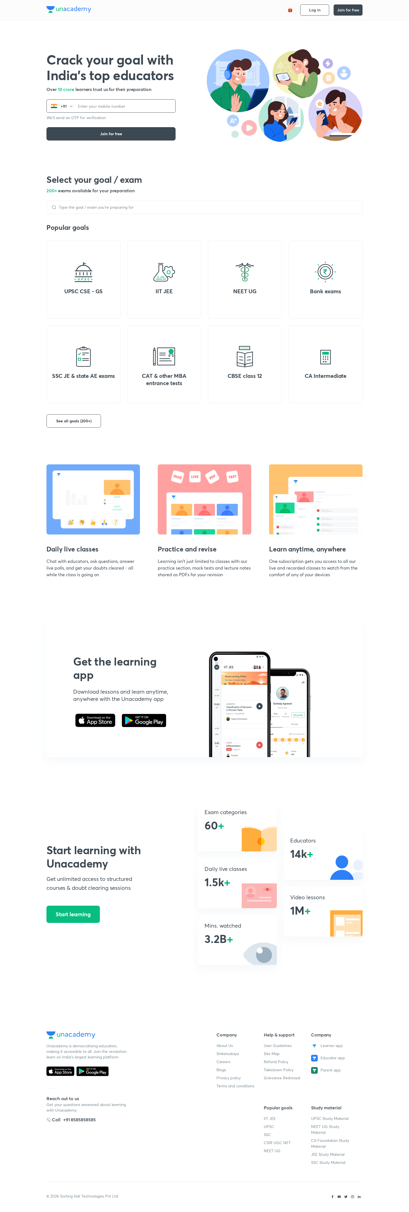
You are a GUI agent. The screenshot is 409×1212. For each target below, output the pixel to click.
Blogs (221, 1069)
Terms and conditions (235, 1085)
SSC (267, 1134)
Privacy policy (228, 1077)
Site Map (272, 1053)
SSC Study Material (328, 1162)
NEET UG (272, 1150)
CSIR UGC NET (277, 1142)
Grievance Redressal (282, 1077)
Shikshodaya (227, 1053)
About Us (224, 1045)
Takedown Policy (279, 1069)
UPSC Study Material (329, 1118)
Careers (223, 1061)
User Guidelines (278, 1045)
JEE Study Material (327, 1154)
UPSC (269, 1126)
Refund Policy (276, 1061)
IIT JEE (270, 1118)
